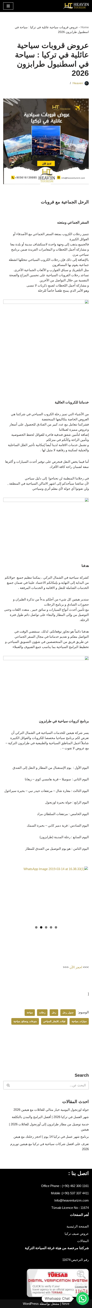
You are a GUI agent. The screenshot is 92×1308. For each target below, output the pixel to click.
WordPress (31, 1303)
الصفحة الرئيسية (78, 1226)
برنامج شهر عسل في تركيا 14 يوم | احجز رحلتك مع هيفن (51, 1136)
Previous (81, 894)
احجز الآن (76, 967)
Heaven (78, 83)
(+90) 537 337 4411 (75, 1193)
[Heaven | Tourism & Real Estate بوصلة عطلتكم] (76, 6)
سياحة (30, 1012)
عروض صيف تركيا (77, 1233)
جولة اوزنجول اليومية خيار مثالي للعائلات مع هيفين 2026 (51, 1109)
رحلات (42, 1012)
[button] (82, 1298)
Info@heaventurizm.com (71, 1200)
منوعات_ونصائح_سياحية (25, 1021)
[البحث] (8, 1085)
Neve (65, 1303)
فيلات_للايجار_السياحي (54, 1021)
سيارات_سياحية (79, 1021)
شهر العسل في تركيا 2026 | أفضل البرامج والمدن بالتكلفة (50, 1117)
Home (85, 27)
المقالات (83, 1241)
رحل (54, 1012)
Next (10, 894)
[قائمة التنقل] (8, 6)
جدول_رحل (68, 1012)
